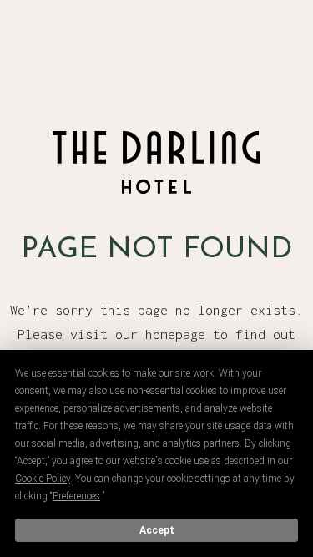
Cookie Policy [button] (42, 478)
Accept (156, 530)
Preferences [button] (76, 496)
